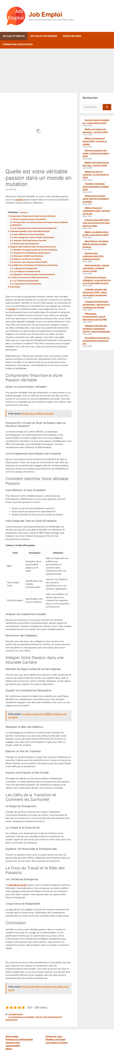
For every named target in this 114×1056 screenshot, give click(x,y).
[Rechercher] (107, 107)
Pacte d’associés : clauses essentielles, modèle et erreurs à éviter (96, 268)
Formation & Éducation (18, 44)
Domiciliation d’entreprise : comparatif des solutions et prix (96, 341)
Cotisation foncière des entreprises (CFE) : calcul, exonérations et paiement (95, 292)
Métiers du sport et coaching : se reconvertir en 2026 (96, 174)
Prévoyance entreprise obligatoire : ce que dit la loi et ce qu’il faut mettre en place (97, 280)
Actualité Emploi (14, 36)
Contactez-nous (53, 1036)
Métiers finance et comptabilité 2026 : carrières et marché (96, 211)
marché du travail (17, 885)
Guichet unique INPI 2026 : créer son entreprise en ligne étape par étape (96, 223)
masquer (23, 212)
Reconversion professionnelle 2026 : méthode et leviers (93, 256)
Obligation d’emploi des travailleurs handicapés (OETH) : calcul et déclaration (96, 328)
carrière (19, 199)
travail (12, 309)
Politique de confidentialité (19, 1039)
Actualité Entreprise (43, 36)
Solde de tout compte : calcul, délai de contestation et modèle (96, 199)
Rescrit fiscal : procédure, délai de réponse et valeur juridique (96, 244)
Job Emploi (45, 14)
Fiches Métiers (72, 36)
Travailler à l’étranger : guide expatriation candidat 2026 (96, 186)
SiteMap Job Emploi (55, 1039)
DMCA (9, 1049)
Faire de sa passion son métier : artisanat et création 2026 (96, 153)
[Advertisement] (57, 69)
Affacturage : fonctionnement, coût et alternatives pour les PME (95, 316)
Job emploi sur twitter (56, 1042)
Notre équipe (12, 1036)
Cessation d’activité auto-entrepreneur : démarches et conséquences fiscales (96, 304)
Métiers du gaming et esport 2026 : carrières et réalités (95, 141)
